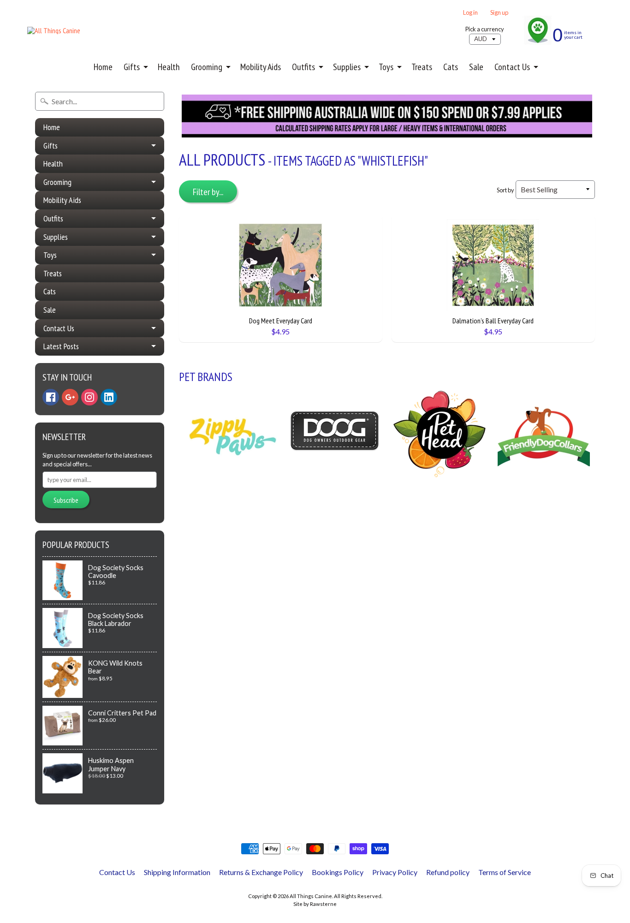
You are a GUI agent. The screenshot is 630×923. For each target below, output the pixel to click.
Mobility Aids (260, 67)
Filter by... (208, 192)
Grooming (206, 67)
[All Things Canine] (53, 30)
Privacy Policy (394, 872)
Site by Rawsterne (315, 904)
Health (169, 67)
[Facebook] (50, 397)
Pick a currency (484, 29)
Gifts (132, 67)
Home (103, 67)
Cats (450, 67)
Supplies (347, 67)
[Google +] (70, 397)
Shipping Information (177, 872)
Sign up (499, 13)
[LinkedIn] (109, 397)
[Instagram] (89, 397)
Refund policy (448, 872)
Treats (421, 67)
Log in (470, 13)
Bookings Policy (337, 872)
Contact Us (512, 67)
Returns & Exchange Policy (261, 872)
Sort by (505, 190)
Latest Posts (61, 346)
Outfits (303, 67)
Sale (476, 67)
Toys (386, 67)
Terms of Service (504, 872)
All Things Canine (311, 896)
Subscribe (65, 500)
